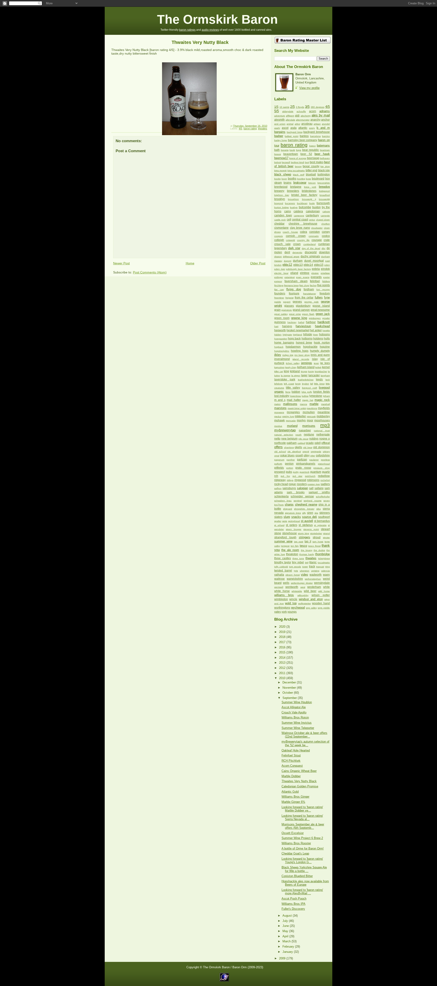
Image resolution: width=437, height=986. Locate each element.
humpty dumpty (320, 350)
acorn (312, 111)
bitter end (311, 170)
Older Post (257, 263)
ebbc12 (287, 264)
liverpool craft (309, 388)
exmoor (278, 281)
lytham (326, 396)
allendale (290, 120)
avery (312, 128)
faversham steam (296, 281)
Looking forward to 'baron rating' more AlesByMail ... (302, 891)
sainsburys (289, 488)
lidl (311, 383)
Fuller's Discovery (293, 908)
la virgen (295, 375)
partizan (302, 459)
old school (280, 451)
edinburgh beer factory (298, 269)
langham (325, 375)
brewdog (324, 186)
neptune (309, 434)
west (302, 587)
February (288, 946)
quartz (326, 471)
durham (297, 260)
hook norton (322, 342)
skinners (324, 512)
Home (190, 263)
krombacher (321, 371)
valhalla (279, 574)
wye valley (311, 608)
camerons (299, 215)
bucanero (290, 203)
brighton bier (281, 195)
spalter (277, 521)
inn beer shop (302, 355)
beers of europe (297, 158)
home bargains (284, 342)
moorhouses (322, 420)
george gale (311, 302)
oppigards (316, 451)
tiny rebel (298, 562)
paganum (279, 459)
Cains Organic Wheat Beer (299, 771)
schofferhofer (323, 496)
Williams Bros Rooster (296, 843)
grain (277, 309)
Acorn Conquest (292, 765)
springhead (294, 521)
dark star (294, 248)
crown (297, 244)
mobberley (323, 416)
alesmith (279, 119)
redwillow (324, 476)
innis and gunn (320, 355)
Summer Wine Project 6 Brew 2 (302, 838)
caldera (298, 211)
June (286, 926)
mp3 (325, 425)
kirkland (295, 371)
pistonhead (324, 464)
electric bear (281, 273)
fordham (309, 289)
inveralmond (282, 359)
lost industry (281, 395)
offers (278, 447)
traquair (320, 566)
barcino (326, 136)
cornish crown (296, 236)
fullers (319, 297)
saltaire (319, 488)
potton (289, 468)
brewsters (293, 191)
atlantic (302, 127)
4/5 (240, 128)
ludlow (305, 396)
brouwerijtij (324, 199)
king (286, 371)
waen (326, 574)
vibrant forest (292, 575)
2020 (282, 626)
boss (308, 178)
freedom (325, 293)
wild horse (324, 591)
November (289, 687)
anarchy (315, 119)
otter (312, 455)
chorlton (325, 223)
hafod (301, 322)
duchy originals (310, 256)
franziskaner (309, 293)
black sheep (282, 174)
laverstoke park (284, 379)
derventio (297, 252)
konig (311, 371)
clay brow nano (300, 227)
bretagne (295, 186)
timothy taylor (282, 562)
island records (300, 359)
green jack (323, 314)
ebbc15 (318, 264)
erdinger (278, 277)
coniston (314, 231)
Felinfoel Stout (291, 755)
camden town (283, 215)
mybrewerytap (285, 430)
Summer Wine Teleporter (298, 728)
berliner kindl (297, 162)
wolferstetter (304, 603)
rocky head (281, 484)
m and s (279, 400)
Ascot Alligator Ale (294, 707)
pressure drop (321, 468)
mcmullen (309, 412)
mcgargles (293, 412)
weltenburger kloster (302, 583)
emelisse (325, 273)
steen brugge (293, 529)
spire (284, 521)
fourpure (294, 293)
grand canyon (301, 309)
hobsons (324, 334)
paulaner (314, 459)
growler (326, 318)
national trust (322, 430)
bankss (304, 136)
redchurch (310, 476)
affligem (290, 115)
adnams (324, 111)
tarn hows (318, 541)
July (285, 921)
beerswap (313, 158)
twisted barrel (283, 570)
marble (314, 404)
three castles (282, 558)
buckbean (302, 203)
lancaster (314, 375)
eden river (279, 269)
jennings (306, 363)
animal (290, 124)
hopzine (325, 346)
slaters (278, 517)
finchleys (278, 285)
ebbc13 (298, 264)
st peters (291, 525)
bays (298, 150)
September (290, 698)
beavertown (290, 154)
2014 (282, 657)
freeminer (279, 297)
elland (294, 273)
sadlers (325, 484)
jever (316, 363)
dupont (287, 261)
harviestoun (303, 326)
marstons (280, 408)
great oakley (281, 314)
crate (327, 240)
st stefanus (306, 525)
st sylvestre (320, 525)
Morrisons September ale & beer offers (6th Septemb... (303, 826)
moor (310, 420)
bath (277, 150)
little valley (293, 387)
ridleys (290, 480)
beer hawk (322, 154)
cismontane (281, 227)
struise (326, 537)
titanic (313, 562)
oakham (292, 443)
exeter (326, 277)
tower (305, 566)
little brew (319, 383)
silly (304, 513)
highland (297, 334)
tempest (285, 546)
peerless (325, 459)
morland (292, 425)
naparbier (305, 430)
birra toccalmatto (296, 170)
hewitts (326, 330)
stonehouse (289, 533)
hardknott (324, 322)
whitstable (297, 591)
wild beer (310, 591)
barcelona (315, 136)
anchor (325, 119)
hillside (307, 334)
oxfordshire (323, 455)
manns (303, 404)
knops (304, 371)
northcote (280, 443)
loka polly (307, 392)
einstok (325, 269)
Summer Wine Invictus (297, 722)
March (287, 941)
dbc (323, 248)
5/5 (276, 111)
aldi (297, 115)
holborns (307, 338)
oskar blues (287, 455)
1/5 (276, 107)
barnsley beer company (303, 140)
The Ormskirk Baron (217, 19)
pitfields (279, 467)
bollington (324, 174)
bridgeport (324, 191)
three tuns (298, 558)
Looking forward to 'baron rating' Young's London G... (302, 860)
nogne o (324, 438)
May (285, 931)
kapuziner (279, 367)
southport (324, 517)
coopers (278, 236)
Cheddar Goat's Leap (295, 853)
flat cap (279, 289)
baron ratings (187, 29)
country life (303, 240)
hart (276, 326)
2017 (282, 642)
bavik (292, 150)
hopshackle (310, 346)
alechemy (306, 115)
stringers (304, 537)
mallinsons (290, 404)
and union (279, 124)
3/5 (307, 107)
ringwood (300, 480)
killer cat (278, 371)
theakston (292, 554)
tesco (303, 545)
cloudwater (317, 228)
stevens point (311, 529)
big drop (325, 166)
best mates (316, 162)
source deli (309, 516)
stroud (316, 537)
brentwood (280, 186)
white (326, 587)
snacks (296, 516)
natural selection (283, 434)
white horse (282, 591)
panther (291, 459)
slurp (287, 516)
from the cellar (304, 297)
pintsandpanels (305, 463)
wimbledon (281, 599)
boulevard (318, 178)
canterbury (312, 215)
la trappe (285, 375)
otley (307, 455)
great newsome (320, 309)
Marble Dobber (291, 776)
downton (324, 252)
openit (305, 451)
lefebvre (278, 383)
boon (284, 178)
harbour (311, 322)
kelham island (306, 367)
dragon (278, 256)
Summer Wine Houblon (297, 702)
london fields (321, 391)
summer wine (283, 541)
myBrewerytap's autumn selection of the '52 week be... (305, 743)
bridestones (309, 191)
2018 (282, 637)
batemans (323, 145)
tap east (298, 541)
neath (298, 434)
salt (311, 488)
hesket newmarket (298, 330)
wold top (291, 603)
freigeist (289, 297)
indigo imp (288, 355)
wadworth (316, 574)
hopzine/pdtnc (281, 351)
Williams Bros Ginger (295, 796)
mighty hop (288, 416)
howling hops (299, 350)
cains (287, 211)
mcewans (279, 412)
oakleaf (301, 443)
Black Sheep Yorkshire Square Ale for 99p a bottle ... (304, 869)
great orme (295, 314)
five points (323, 285)
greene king (299, 318)
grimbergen (315, 318)
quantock (304, 472)
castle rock (280, 219)
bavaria (285, 150)
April (285, 936)
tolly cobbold (281, 566)
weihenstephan (313, 579)
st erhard (279, 525)
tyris (296, 570)
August (287, 915)
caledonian (313, 211)
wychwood (298, 607)
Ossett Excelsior (293, 833)
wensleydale (322, 582)
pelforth (278, 464)
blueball (311, 174)
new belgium (289, 438)
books (277, 178)
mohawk (279, 420)
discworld (311, 252)
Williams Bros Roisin (295, 717)
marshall (325, 404)
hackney (291, 322)
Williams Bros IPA (293, 903)
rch (276, 476)
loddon (296, 391)
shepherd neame (306, 504)
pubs (289, 471)
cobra (303, 231)
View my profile (309, 88)
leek (327, 379)
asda (293, 127)
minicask (311, 416)
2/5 (292, 107)
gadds (277, 302)
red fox (285, 476)
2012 (282, 668)
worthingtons (282, 607)
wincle (293, 599)
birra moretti (280, 170)
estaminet (290, 277)
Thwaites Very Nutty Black (200, 42)
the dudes (319, 550)
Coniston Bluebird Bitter (297, 876)
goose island (321, 305)
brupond (278, 203)
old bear (307, 447)
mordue (278, 426)
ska (316, 513)
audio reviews (210, 29)
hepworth (280, 330)
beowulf (286, 162)
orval (276, 455)
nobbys (313, 438)
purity (296, 472)
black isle (324, 170)
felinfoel (315, 281)
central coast (300, 219)
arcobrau (307, 123)
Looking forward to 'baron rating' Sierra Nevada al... (302, 817)
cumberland (309, 244)
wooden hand (321, 603)
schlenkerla (281, 496)
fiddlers (326, 281)
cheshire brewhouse (303, 223)
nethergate (323, 434)
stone (277, 533)
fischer (313, 285)
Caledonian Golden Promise (300, 786)
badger (278, 136)
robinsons (313, 480)
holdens (318, 338)
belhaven (325, 158)
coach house (290, 232)
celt (289, 219)
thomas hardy (306, 554)
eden (327, 265)
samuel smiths (319, 492)
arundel (326, 124)
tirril (306, 562)
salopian (302, 488)
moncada (291, 420)
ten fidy (295, 546)
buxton (316, 207)
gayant (286, 302)
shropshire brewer (304, 509)
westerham (314, 587)
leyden (305, 383)
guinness (280, 322)
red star (297, 476)
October (288, 692)
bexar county (311, 166)
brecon (312, 183)
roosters (302, 484)
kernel (326, 367)
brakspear (299, 182)
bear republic (310, 150)
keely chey (290, 367)
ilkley (277, 354)
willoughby (302, 595)
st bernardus (322, 521)
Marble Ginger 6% (293, 802)
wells (286, 582)
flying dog (293, 289)
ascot (285, 127)
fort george (323, 289)
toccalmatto (324, 562)
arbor (297, 124)
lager (304, 375)
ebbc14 (308, 264)
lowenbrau (295, 396)
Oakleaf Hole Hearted (296, 750)
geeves (297, 301)
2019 (282, 632)
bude (312, 203)
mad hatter (294, 400)
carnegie (325, 215)
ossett (299, 455)
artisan (317, 124)
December (289, 682)
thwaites (262, 128)
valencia (325, 570)
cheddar (279, 223)
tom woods (295, 566)
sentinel (298, 500)
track (312, 566)
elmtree (304, 273)
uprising (315, 570)
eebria (316, 269)
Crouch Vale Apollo (294, 712)
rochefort (325, 480)
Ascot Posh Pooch (294, 898)
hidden (278, 334)
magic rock (322, 400)
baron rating (250, 128)
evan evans (302, 277)
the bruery (306, 550)
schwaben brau (283, 500)
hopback (278, 347)
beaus (277, 154)
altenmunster (303, 120)
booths (292, 178)
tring (327, 566)
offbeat (325, 443)
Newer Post (121, 263)
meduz (277, 416)
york (284, 611)
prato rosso (303, 467)
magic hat (307, 400)
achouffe (301, 111)
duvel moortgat (314, 260)
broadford (325, 195)
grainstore (286, 310)
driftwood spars (291, 256)
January (288, 951)
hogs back (294, 338)
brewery (279, 191)
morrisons (308, 425)
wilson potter (321, 595)
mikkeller (300, 416)
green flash (308, 314)
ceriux (312, 219)
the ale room (290, 550)
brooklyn (279, 199)
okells (298, 447)
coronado (314, 236)
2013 (282, 662)
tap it (308, 541)
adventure (279, 115)
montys (301, 420)
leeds (319, 379)
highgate (287, 334)
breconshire (324, 183)
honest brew (304, 342)
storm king (303, 533)
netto (277, 438)
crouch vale (282, 244)
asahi (277, 128)
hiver (315, 334)
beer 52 (306, 154)
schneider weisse (302, 496)
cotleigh (279, 240)
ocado (310, 443)
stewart (325, 529)
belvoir (277, 162)
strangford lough (285, 537)
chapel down (323, 219)
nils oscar (303, 438)
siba (318, 509)
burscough (323, 203)
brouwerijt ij (309, 199)
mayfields (324, 408)
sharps (289, 504)
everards (316, 277)
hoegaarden (280, 338)
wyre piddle (324, 608)
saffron (278, 488)
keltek (318, 367)
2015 (282, 652)
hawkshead (322, 326)
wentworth (291, 587)
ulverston (304, 570)
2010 (282, 678)
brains (287, 182)
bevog (298, 166)
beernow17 (281, 158)
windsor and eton (311, 599)
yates (277, 611)
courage (317, 240)
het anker (316, 330)
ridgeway (280, 480)
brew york (310, 187)
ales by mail (321, 115)
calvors (326, 211)
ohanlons (289, 447)
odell (318, 443)
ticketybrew (324, 558)
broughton (293, 199)
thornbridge (322, 554)
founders (279, 293)
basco (312, 145)
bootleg (301, 178)
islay (315, 359)
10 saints (284, 107)
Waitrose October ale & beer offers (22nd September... (304, 734)
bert (307, 162)
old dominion (321, 447)
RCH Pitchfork (291, 760)
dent (287, 252)
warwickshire (295, 578)
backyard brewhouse (316, 132)
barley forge (280, 140)
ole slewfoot (294, 451)
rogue (292, 484)
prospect (279, 471)
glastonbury (303, 305)
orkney (326, 451)
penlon (289, 463)
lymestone (315, 395)
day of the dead (311, 248)
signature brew (293, 513)
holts (327, 338)
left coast (289, 383)
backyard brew (294, 132)
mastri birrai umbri (297, 408)
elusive (315, 273)
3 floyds (300, 107)
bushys (293, 207)
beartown (325, 150)
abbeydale (287, 111)
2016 (282, 647)
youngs (292, 611)
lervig (298, 383)
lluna (287, 392)
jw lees (325, 363)
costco (326, 236)
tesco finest (314, 546)
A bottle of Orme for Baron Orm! (303, 848)
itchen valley (293, 363)
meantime (324, 412)
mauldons (312, 408)
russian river (313, 484)
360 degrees (317, 107)
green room (282, 318)
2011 (282, 673)
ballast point (291, 136)
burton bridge (281, 207)
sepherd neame (312, 500)
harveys (287, 326)
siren (310, 512)
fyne (327, 297)
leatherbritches (305, 379)
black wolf (298, 174)
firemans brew (291, 285)
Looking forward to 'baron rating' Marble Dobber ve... (302, 808)
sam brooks (296, 492)
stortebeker (316, 533)
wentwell (278, 587)
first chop (304, 285)
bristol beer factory (304, 195)
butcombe (305, 207)
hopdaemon (293, 346)
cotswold (290, 240)
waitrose (279, 578)
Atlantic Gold (290, 791)
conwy (326, 231)
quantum (315, 471)
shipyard (287, 509)
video (304, 574)
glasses (289, 305)
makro (277, 404)
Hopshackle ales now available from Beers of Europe (305, 883)
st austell (307, 521)
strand (326, 533)
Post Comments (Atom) (150, 272)
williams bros (284, 595)
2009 (282, 958)
